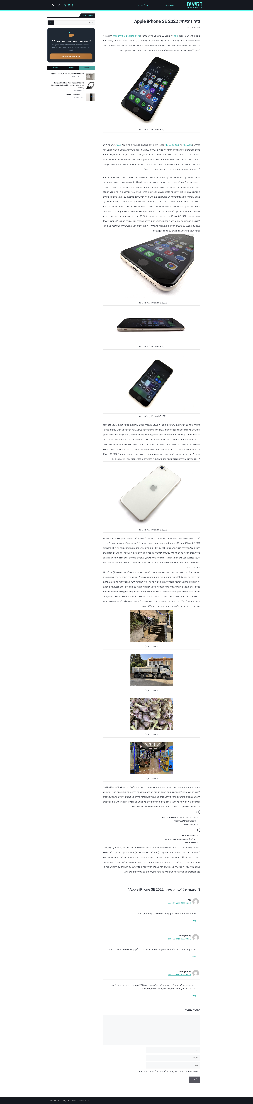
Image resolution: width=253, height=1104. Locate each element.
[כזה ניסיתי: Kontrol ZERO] (90, 97)
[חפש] (51, 22)
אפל (176, 35)
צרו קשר (66, 1100)
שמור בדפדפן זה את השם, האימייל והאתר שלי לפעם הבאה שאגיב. (167, 1071)
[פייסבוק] (72, 5)
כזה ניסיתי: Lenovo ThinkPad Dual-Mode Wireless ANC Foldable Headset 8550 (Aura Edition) (67, 85)
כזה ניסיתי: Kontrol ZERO (75, 94)
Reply (193, 920)
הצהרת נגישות (55, 1100)
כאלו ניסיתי (170, 5)
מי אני (74, 1100)
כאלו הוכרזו (143, 5)
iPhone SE (187, 145)
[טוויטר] (69, 5)
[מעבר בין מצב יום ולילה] (53, 5)
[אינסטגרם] (65, 5)
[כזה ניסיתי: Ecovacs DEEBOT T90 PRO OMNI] (90, 76)
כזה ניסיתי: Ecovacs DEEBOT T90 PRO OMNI (67, 74)
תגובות (55, 68)
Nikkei (118, 145)
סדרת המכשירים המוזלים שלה (126, 35)
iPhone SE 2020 (171, 145)
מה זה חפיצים (84, 1100)
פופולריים (87, 68)
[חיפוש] (59, 5)
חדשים (71, 68)
